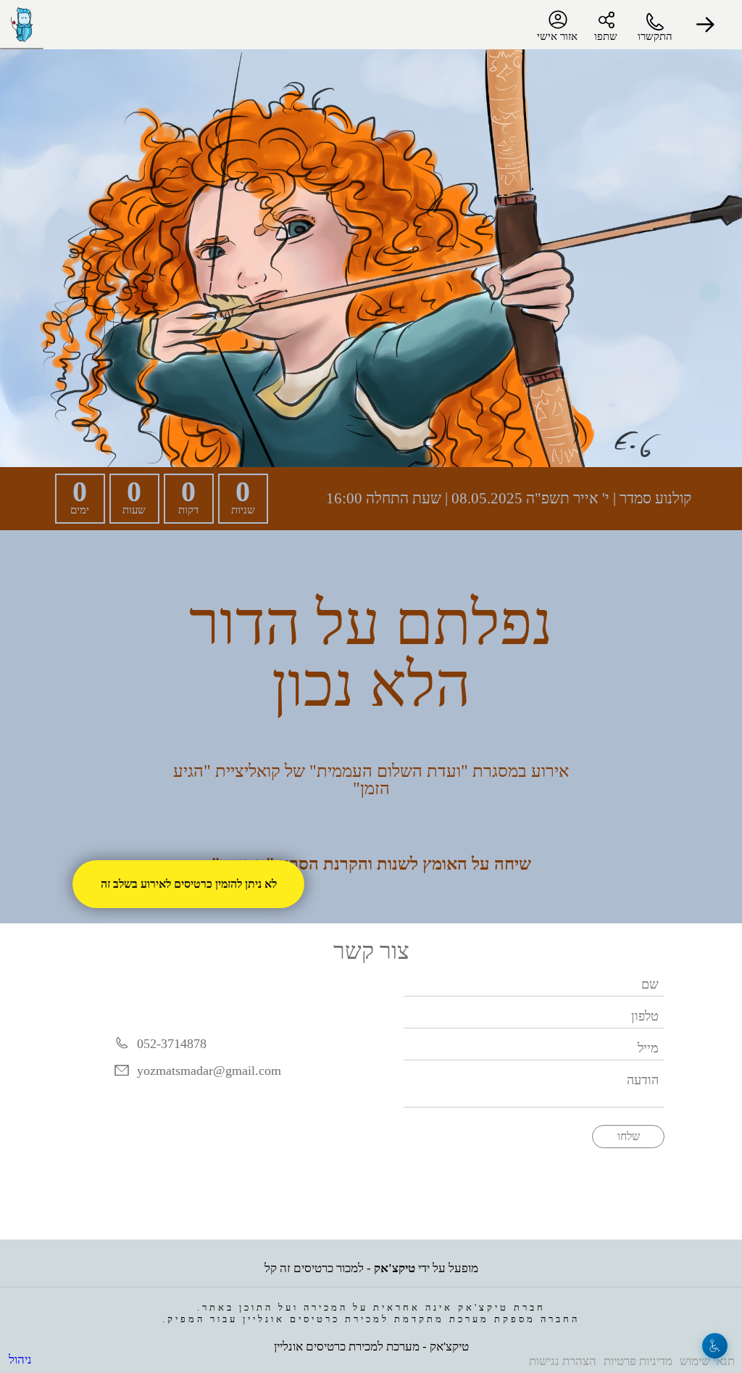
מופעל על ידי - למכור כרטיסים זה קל (371, 1262)
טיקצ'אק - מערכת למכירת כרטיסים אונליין (371, 1343)
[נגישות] (715, 1345)
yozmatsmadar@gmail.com (211, 1057)
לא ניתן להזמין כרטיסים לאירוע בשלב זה (188, 883)
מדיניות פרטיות (640, 1359)
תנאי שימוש (708, 1359)
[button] (706, 24)
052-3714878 (171, 1029)
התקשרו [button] (655, 36)
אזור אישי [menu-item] (558, 36)
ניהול (19, 1358)
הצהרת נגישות (567, 1359)
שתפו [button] (606, 36)
